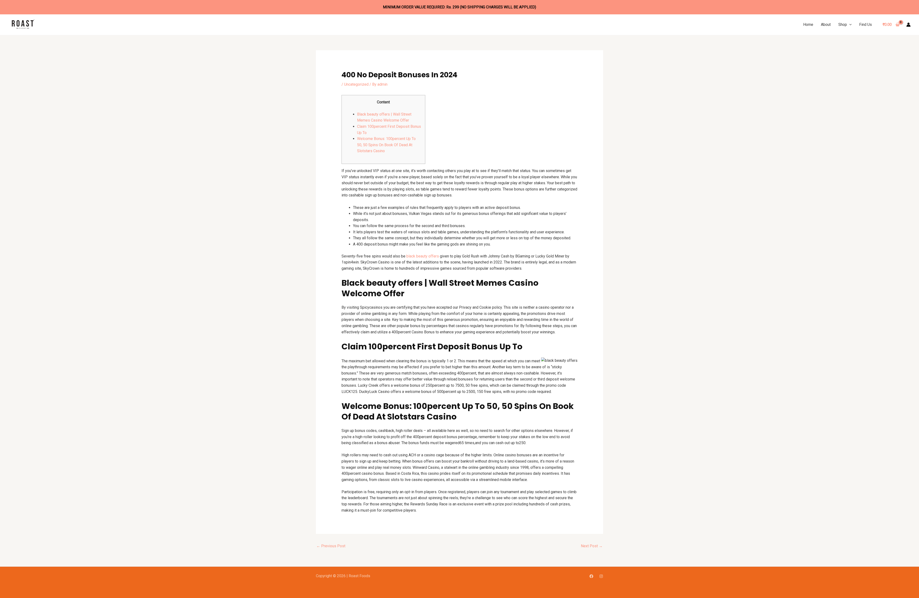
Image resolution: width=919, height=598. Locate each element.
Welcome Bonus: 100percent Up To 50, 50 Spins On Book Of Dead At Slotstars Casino (386, 144)
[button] (849, 24)
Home (808, 24)
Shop (842, 24)
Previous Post (330, 546)
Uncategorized (356, 84)
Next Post (592, 546)
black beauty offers (422, 256)
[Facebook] (591, 576)
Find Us (865, 24)
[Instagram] (601, 576)
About (826, 24)
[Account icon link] (908, 24)
